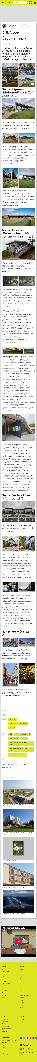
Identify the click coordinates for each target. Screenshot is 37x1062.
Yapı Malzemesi (6, 983)
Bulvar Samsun (10, 631)
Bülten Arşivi (5, 1054)
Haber (4, 966)
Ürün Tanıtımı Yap (29, 1053)
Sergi (21, 974)
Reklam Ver (27, 1045)
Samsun (24, 738)
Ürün (3, 1016)
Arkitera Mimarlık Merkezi (9, 1040)
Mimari (21, 1000)
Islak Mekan (5, 1026)
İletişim (4, 1050)
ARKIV (11, 734)
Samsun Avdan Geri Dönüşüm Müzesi (13, 231)
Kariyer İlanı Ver (28, 1049)
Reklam (4, 1047)
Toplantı (22, 976)
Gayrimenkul (5, 971)
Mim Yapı (12, 727)
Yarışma (4, 990)
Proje (21, 990)
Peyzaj (21, 1007)
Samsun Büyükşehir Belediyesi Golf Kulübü (14, 90)
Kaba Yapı (4, 1031)
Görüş (22, 1019)
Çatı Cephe (5, 1021)
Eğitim (21, 969)
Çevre (3, 969)
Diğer (21, 979)
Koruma (22, 998)
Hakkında (4, 1042)
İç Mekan (22, 993)
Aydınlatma (5, 1019)
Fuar (21, 971)
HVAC (3, 1024)
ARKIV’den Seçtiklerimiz (22, 734)
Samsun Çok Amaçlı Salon (16, 495)
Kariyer (22, 1022)
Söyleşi (22, 1016)
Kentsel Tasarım (24, 995)
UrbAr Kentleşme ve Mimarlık (18, 723)
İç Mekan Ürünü (6, 1028)
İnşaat (3, 974)
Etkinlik (22, 966)
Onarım (22, 1005)
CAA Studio (12, 719)
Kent (3, 976)
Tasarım (4, 981)
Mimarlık (4, 979)
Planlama (22, 1010)
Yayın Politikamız (7, 1045)
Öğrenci (4, 995)
